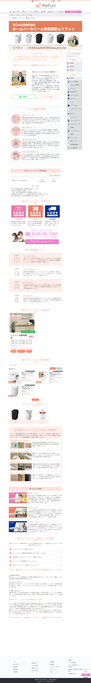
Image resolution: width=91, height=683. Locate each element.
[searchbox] (45, 15)
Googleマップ (21, 351)
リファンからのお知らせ (74, 53)
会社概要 (53, 1)
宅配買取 (15, 666)
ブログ (51, 671)
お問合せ (59, 1)
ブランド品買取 (72, 662)
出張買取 (15, 671)
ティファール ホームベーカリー (42, 422)
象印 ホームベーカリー (26, 380)
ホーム (14, 661)
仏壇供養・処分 (72, 673)
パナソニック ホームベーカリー (15, 422)
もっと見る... (35, 399)
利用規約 (52, 664)
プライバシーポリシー (55, 666)
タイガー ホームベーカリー (29, 422)
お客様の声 (50, 11)
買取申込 (86, 674)
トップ (10, 17)
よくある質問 (59, 11)
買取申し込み (35, 668)
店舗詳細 (13, 351)
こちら (34, 260)
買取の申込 (73, 11)
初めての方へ (17, 11)
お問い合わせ (35, 670)
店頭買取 (11, 382)
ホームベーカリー (21, 17)
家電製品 (14, 17)
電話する (29, 351)
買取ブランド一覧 (27, 11)
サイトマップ (45, 1)
